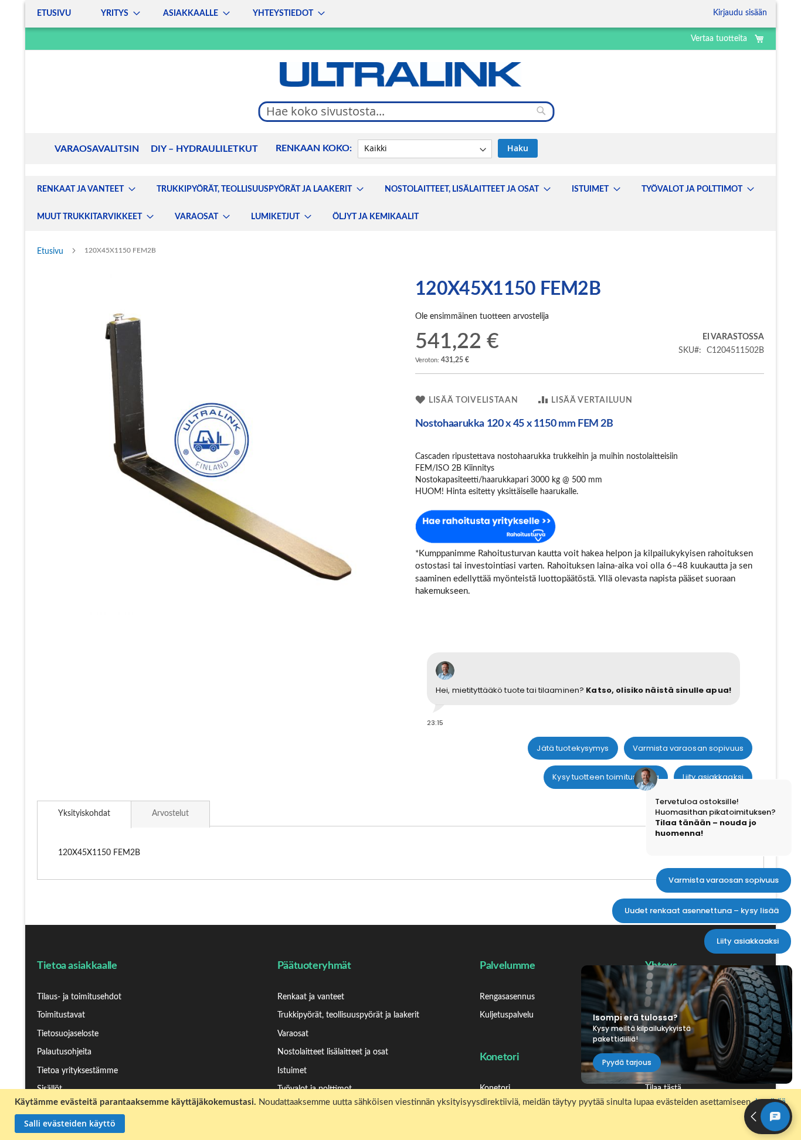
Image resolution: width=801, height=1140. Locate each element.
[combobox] (406, 111)
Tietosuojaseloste (68, 1034)
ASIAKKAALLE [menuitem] (190, 13)
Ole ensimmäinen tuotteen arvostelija (482, 316)
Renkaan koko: (314, 148)
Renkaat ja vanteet (310, 997)
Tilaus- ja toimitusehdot (79, 997)
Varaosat (292, 1034)
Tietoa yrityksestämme (77, 1071)
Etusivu (50, 251)
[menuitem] (82, 189)
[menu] (177, 14)
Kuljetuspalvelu (507, 1015)
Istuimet (292, 1071)
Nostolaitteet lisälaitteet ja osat (332, 1052)
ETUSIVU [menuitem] (54, 13)
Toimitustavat (61, 1015)
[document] (402, 1114)
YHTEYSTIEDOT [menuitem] (283, 13)
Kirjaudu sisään (740, 13)
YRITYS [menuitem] (114, 13)
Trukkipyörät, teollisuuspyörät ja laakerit (348, 1015)
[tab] (84, 814)
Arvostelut (170, 813)
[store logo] (400, 74)
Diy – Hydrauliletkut (204, 149)
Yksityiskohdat (84, 813)
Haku (517, 148)
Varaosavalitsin (97, 149)
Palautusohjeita (64, 1052)
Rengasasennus (507, 997)
